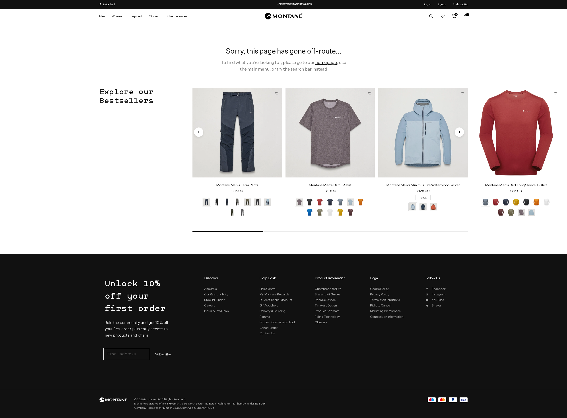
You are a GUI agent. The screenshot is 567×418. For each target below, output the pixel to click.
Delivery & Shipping (272, 311)
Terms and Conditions (385, 300)
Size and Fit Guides (327, 294)
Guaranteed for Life (328, 289)
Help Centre (268, 289)
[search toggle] (431, 16)
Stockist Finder (214, 300)
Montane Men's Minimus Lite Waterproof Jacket (423, 185)
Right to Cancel (380, 305)
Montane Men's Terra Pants (237, 185)
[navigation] (198, 132)
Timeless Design (326, 305)
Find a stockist (460, 4)
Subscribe (163, 354)
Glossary (321, 322)
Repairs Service (325, 300)
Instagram (438, 294)
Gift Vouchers (269, 305)
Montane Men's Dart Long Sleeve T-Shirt (516, 185)
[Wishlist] (442, 16)
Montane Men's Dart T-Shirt (330, 185)
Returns (265, 316)
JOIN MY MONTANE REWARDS (283, 4)
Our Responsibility (216, 294)
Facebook (439, 289)
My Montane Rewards (274, 294)
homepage (326, 62)
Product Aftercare (327, 311)
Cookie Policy (379, 289)
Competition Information (387, 316)
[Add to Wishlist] (276, 93)
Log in (427, 4)
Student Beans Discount (276, 300)
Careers (209, 305)
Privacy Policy (379, 294)
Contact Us (267, 333)
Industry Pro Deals (216, 311)
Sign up (442, 4)
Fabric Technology (327, 316)
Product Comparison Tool (277, 322)
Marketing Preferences (385, 311)
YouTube (438, 300)
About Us (210, 289)
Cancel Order (269, 327)
